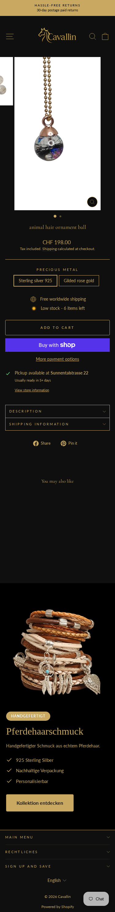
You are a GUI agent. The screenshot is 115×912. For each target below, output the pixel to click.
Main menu (19, 837)
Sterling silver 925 (35, 280)
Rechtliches (21, 852)
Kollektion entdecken (40, 803)
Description (25, 411)
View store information (32, 390)
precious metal (57, 270)
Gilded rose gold (79, 280)
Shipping (49, 248)
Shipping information (39, 424)
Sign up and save (28, 866)
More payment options (57, 359)
